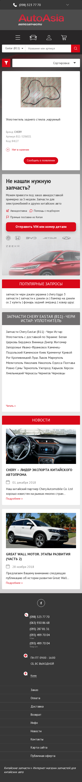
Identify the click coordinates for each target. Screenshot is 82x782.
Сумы (18, 368)
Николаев (30, 363)
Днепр (48, 342)
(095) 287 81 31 (39, 629)
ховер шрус (66, 302)
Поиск (75, 48)
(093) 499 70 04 (40, 636)
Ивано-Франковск (34, 347)
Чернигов (44, 373)
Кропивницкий (21, 358)
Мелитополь (14, 363)
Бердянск (24, 342)
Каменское (30, 352)
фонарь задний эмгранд (39, 302)
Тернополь (30, 368)
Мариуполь (55, 358)
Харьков (57, 368)
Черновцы (58, 373)
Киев (42, 352)
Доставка (37, 706)
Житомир (60, 342)
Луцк (35, 358)
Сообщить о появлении (41, 160)
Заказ (34, 690)
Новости (36, 731)
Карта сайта (39, 747)
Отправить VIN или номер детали (41, 226)
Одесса (57, 363)
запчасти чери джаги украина (26, 294)
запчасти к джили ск (35, 298)
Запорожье (13, 347)
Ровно (10, 368)
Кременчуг (54, 352)
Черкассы (31, 373)
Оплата (35, 698)
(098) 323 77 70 (30, 5)
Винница (37, 342)
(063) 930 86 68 (40, 623)
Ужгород (45, 368)
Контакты (37, 739)
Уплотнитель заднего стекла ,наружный (33, 119)
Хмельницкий (15, 373)
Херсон (68, 368)
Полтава (69, 363)
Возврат (36, 714)
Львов (43, 358)
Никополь (44, 363)
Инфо (34, 723)
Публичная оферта (43, 756)
